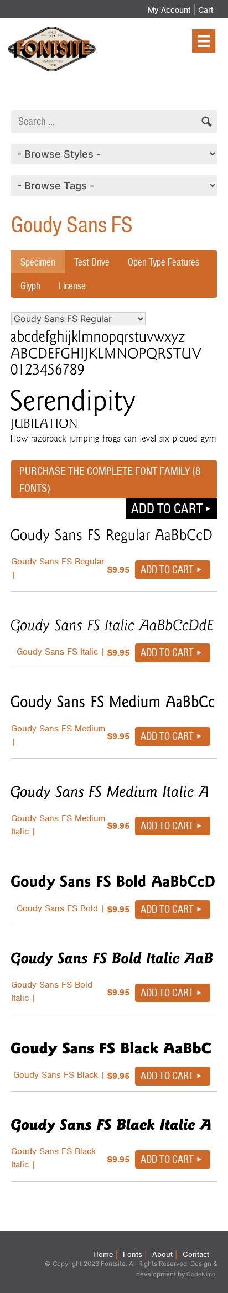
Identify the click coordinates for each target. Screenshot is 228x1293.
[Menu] (203, 41)
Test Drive (92, 262)
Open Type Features (163, 262)
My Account (169, 10)
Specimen (37, 262)
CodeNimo (200, 1274)
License (72, 286)
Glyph (30, 286)
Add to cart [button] (167, 508)
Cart (205, 10)
